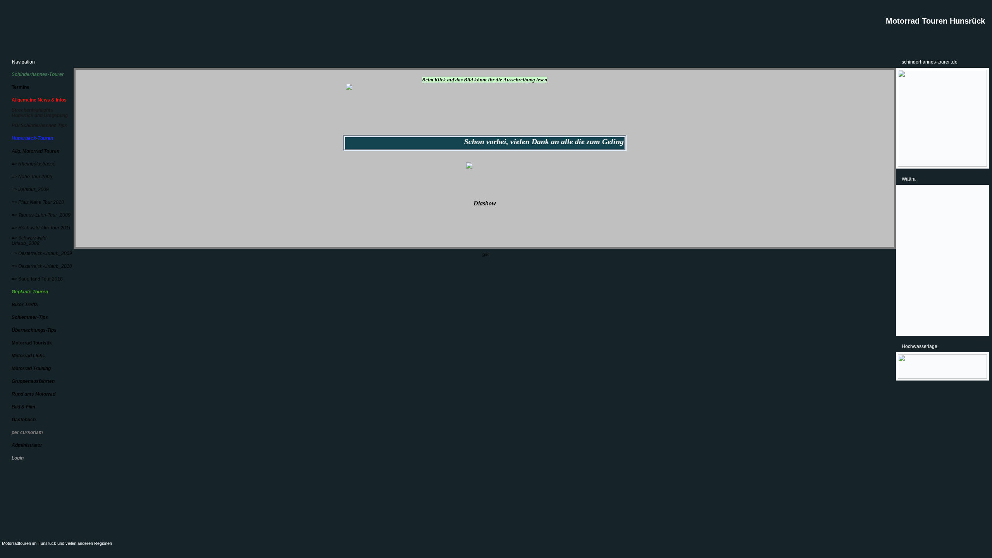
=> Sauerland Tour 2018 (37, 279)
